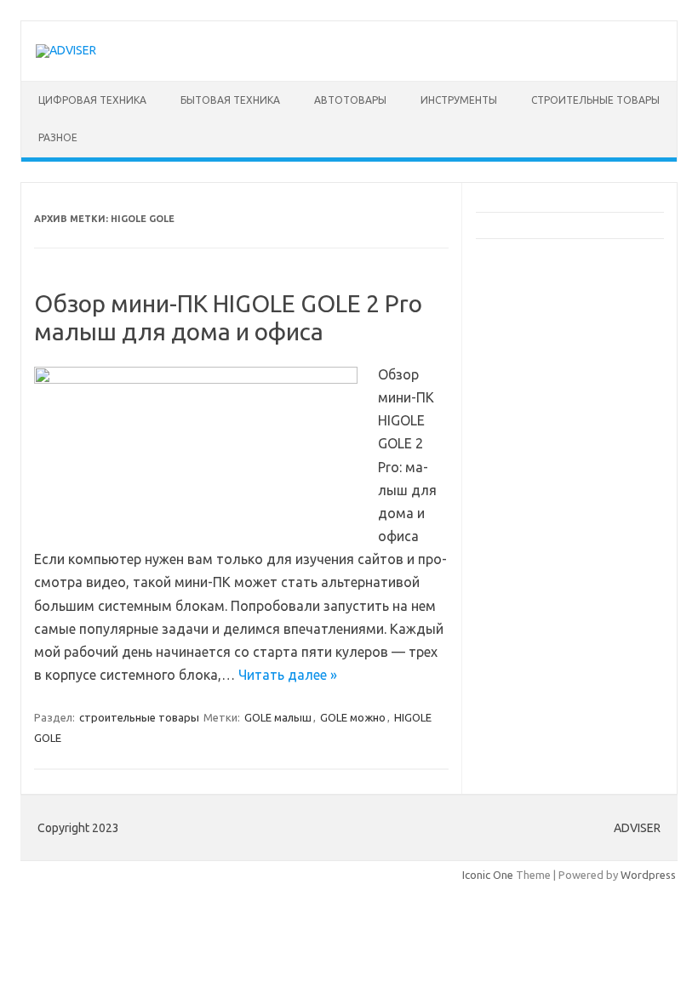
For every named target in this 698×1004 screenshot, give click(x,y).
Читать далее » (287, 674)
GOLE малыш (278, 717)
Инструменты (459, 100)
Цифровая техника (92, 100)
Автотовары (350, 100)
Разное (57, 137)
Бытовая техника (230, 100)
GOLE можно (353, 717)
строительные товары (595, 100)
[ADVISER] (66, 50)
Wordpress (648, 875)
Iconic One (487, 875)
